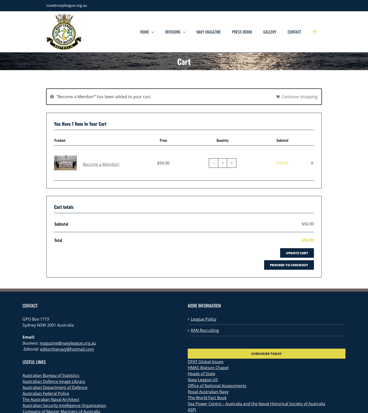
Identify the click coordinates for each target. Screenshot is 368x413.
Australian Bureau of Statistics (51, 375)
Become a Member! (101, 164)
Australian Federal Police (46, 393)
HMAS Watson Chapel (208, 367)
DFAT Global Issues (206, 361)
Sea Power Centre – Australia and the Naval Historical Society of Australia (256, 403)
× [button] (312, 163)
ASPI (192, 409)
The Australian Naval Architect (51, 399)
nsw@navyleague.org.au (66, 5)
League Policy (203, 319)
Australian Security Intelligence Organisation (64, 405)
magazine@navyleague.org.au (68, 343)
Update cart (297, 253)
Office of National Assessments (217, 385)
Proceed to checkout (289, 265)
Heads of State (201, 373)
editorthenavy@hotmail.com (67, 349)
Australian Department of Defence (55, 387)
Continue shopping (300, 96)
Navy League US (203, 379)
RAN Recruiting (205, 330)
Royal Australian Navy (208, 391)
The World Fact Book (207, 397)
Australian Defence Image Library (54, 381)
